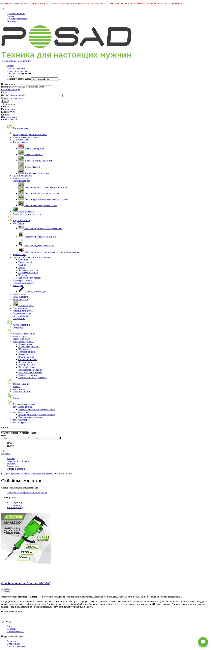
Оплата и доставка (16, 469)
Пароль (4, 95)
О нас (9, 626)
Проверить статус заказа (19, 79)
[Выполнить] (59, 79)
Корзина (5, 114)
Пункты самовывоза (17, 18)
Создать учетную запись (13, 98)
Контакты (12, 21)
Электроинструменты (43, 473)
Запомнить (9, 104)
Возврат (11, 16)
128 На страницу (15, 507)
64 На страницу (14, 505)
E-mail (4, 92)
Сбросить (5, 453)
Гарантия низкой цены (18, 461)
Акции (4, 427)
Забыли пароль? (16, 95)
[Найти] (29, 430)
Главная (5, 473)
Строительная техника (20, 473)
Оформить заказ (9, 117)
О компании (13, 466)
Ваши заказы (13, 641)
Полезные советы (15, 631)
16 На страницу (14, 502)
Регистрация (13, 89)
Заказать (6, 592)
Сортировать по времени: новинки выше (27, 492)
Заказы (10, 66)
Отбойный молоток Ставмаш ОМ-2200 (25, 583)
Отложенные (13, 644)
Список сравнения (16, 68)
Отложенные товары (17, 71)
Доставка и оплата (16, 13)
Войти (4, 89)
